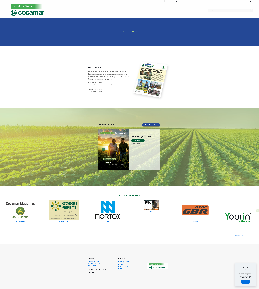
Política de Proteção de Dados (246, 276)
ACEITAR (245, 282)
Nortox (64, 221)
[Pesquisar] (251, 10)
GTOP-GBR (151, 221)
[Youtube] (253, 1)
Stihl (108, 211)
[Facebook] (250, 1)
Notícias (201, 10)
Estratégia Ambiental (20, 221)
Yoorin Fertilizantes (195, 235)
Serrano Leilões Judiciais (239, 221)
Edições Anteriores (192, 10)
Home (182, 10)
